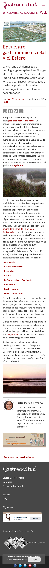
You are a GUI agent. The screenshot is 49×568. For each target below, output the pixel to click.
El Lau (7, 275)
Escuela (6, 494)
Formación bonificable (13, 486)
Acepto (34, 559)
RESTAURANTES (10, 12)
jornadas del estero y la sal (21, 120)
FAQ (5, 498)
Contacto (7, 482)
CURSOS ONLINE (29, 12)
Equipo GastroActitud (13, 477)
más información (19, 560)
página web (12, 334)
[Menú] (43, 3)
